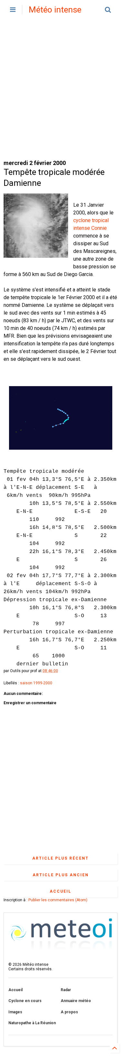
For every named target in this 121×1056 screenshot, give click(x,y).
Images (15, 1012)
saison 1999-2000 (36, 683)
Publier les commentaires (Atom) (57, 900)
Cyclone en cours (25, 1001)
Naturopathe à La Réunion (32, 1023)
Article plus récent (60, 858)
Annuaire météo (76, 1001)
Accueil (60, 891)
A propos (69, 1012)
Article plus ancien (61, 875)
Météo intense (55, 9)
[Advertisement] (60, 89)
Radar (66, 990)
